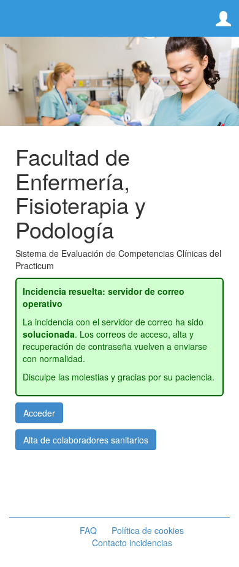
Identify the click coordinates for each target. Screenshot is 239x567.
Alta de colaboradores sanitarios (85, 440)
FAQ (88, 530)
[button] (223, 19)
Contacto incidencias (132, 542)
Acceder (39, 413)
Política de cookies (148, 530)
